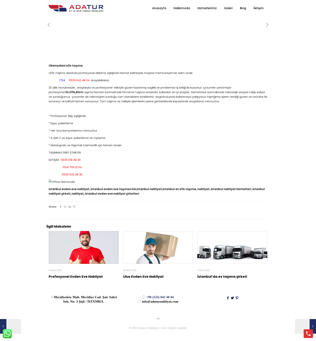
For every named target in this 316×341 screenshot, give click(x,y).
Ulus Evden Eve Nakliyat (143, 276)
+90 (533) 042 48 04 (159, 297)
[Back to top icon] (158, 319)
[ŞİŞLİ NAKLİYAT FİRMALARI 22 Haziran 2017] (305, 326)
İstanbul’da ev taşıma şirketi (222, 276)
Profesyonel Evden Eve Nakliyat (76, 276)
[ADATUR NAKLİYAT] (76, 8)
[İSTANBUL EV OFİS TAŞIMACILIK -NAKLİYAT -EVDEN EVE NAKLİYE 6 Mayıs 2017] (10, 326)
